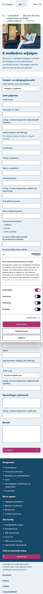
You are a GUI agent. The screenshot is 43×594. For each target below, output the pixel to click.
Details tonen (32, 318)
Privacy (6, 580)
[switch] (38, 296)
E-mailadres (8, 148)
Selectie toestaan (21, 331)
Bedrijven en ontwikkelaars (17, 475)
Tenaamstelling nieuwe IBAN (15, 249)
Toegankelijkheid (10, 592)
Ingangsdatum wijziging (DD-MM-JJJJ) (19, 361)
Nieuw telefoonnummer (12, 211)
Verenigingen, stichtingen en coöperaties (18, 485)
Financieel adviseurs (14, 471)
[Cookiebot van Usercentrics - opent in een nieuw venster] (31, 254)
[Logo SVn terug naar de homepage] (21, 4)
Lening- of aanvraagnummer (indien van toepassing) (20, 189)
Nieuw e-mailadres (10, 168)
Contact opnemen (13, 514)
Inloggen (9, 4)
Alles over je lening (13, 541)
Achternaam (8, 99)
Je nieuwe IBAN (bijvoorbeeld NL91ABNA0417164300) (15, 238)
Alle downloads (12, 533)
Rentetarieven (11, 529)
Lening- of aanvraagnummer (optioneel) (19, 411)
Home (3, 15)
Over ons (9, 537)
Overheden (10, 491)
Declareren (10, 510)
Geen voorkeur (10, 232)
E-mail (7, 228)
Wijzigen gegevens (14, 21)
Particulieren (13, 15)
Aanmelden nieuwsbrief (15, 545)
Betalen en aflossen (14, 506)
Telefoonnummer (9, 178)
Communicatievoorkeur (12, 221)
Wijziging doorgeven (14, 501)
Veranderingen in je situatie (17, 18)
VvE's (7, 480)
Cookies (6, 586)
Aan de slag (21, 557)
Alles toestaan (21, 324)
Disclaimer (7, 575)
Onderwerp (7, 371)
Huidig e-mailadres (11, 158)
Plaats (5, 350)
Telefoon (7, 225)
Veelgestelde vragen (14, 525)
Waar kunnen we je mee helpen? (16, 84)
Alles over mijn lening (31, 15)
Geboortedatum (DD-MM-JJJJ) (15, 132)
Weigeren (21, 338)
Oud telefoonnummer (11, 201)
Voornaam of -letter (11, 110)
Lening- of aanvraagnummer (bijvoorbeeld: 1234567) (21, 121)
